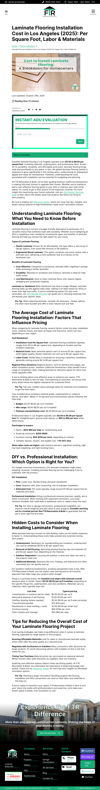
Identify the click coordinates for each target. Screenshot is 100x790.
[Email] (39, 109)
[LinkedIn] (36, 109)
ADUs (45, 754)
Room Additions (27, 46)
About (26, 754)
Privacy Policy (63, 788)
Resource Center (41, 202)
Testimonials (29, 776)
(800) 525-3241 (70, 760)
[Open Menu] (6, 11)
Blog (45, 773)
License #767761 (9, 765)
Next (80, 141)
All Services (48, 767)
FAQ (26, 770)
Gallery (27, 765)
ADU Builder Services (37, 294)
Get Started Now (48, 733)
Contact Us (48, 778)
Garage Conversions (48, 760)
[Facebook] (29, 109)
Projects (27, 759)
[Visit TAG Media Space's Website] (85, 788)
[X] (32, 109)
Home (14, 46)
